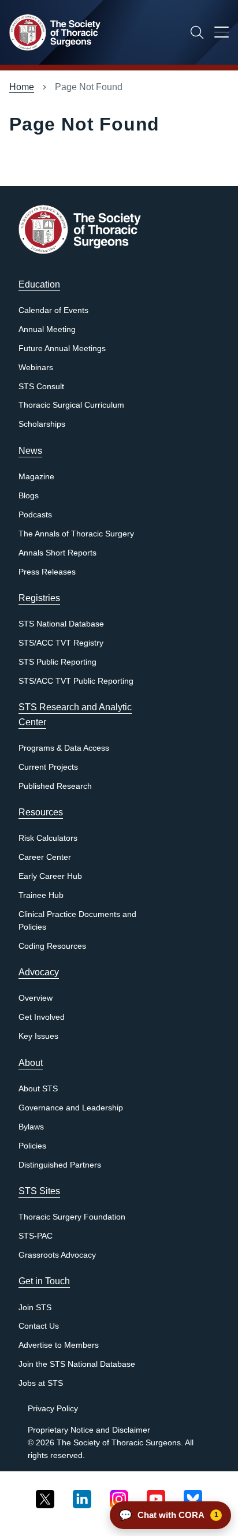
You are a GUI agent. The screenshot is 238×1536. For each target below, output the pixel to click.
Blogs (28, 495)
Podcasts (35, 514)
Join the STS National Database (76, 1364)
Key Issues (38, 1036)
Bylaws (31, 1127)
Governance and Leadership (70, 1107)
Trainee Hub (41, 895)
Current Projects (48, 767)
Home (21, 87)
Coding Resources (52, 946)
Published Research (55, 786)
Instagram (119, 1497)
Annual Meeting (47, 329)
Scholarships (41, 424)
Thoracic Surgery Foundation (71, 1217)
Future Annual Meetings (62, 348)
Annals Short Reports (57, 553)
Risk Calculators (47, 838)
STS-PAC (35, 1236)
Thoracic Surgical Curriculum (71, 405)
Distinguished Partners (59, 1165)
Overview (35, 998)
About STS (38, 1088)
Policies (32, 1146)
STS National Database (61, 624)
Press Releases (47, 572)
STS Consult (41, 386)
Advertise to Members (58, 1345)
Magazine (36, 476)
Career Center (44, 857)
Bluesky (193, 1497)
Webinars (35, 367)
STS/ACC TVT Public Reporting (75, 681)
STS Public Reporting (57, 662)
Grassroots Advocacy (57, 1255)
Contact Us (38, 1326)
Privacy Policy (53, 1408)
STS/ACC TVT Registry (60, 643)
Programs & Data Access (63, 748)
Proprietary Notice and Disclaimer (89, 1430)
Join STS (34, 1307)
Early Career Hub (50, 876)
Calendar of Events (53, 310)
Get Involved (41, 1017)
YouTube (156, 1497)
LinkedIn (82, 1497)
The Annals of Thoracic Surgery (76, 534)
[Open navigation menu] (221, 34)
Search (197, 32)
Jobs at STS (40, 1383)
